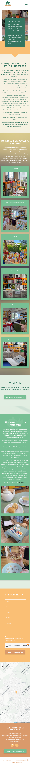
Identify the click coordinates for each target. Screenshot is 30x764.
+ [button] (2, 664)
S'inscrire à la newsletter (15, 751)
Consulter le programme (15, 397)
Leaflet (15, 722)
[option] (15, 28)
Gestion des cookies (16, 762)
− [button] (2, 666)
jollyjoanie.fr (22, 482)
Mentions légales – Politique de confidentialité (15, 761)
